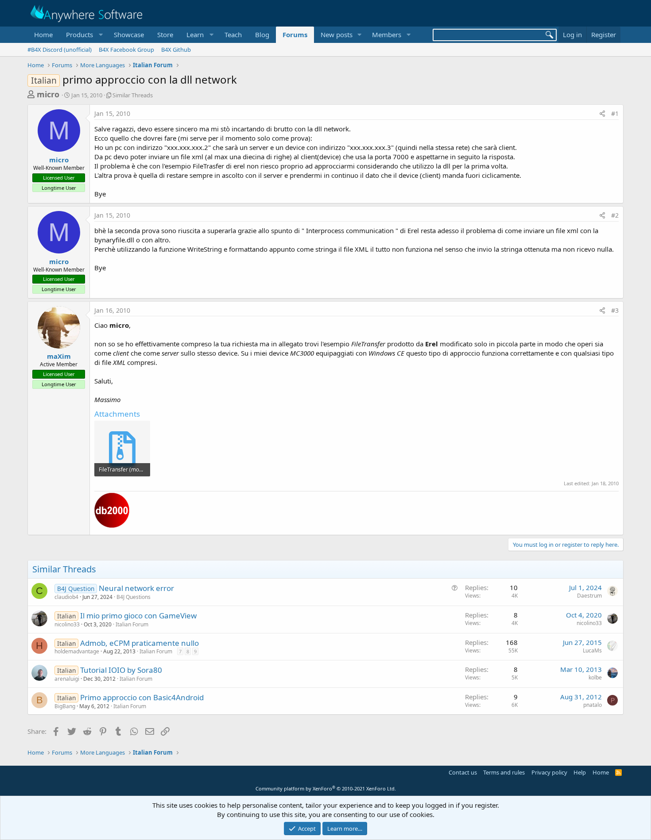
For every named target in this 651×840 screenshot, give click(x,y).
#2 (615, 215)
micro (48, 94)
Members (386, 34)
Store (165, 34)
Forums (295, 34)
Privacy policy (549, 772)
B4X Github (176, 50)
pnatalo (592, 705)
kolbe (595, 677)
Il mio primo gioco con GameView (138, 615)
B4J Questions (133, 597)
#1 (615, 113)
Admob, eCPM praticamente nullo (139, 643)
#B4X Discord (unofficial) (59, 50)
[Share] (602, 113)
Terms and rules (504, 772)
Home (43, 34)
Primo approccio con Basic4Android (142, 697)
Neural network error (136, 588)
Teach (233, 34)
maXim (59, 356)
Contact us (463, 772)
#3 (615, 310)
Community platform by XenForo (326, 788)
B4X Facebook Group (126, 50)
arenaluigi (66, 679)
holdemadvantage (76, 651)
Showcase (129, 34)
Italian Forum (132, 624)
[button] (83, 35)
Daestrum (589, 595)
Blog (262, 34)
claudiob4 (66, 597)
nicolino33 (67, 624)
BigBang (64, 706)
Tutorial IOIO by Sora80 (121, 670)
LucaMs (592, 650)
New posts (337, 34)
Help (580, 772)
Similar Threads (132, 95)
